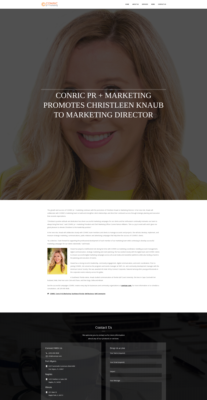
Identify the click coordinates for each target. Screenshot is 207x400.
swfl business (89, 294)
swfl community (100, 294)
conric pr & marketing (63, 294)
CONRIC (52, 294)
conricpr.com (126, 285)
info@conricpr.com (55, 356)
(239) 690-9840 (54, 353)
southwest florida (78, 294)
